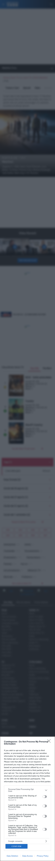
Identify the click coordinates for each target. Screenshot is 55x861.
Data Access (27, 856)
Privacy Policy (42, 856)
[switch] (45, 796)
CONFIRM (16, 846)
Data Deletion (12, 856)
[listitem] (27, 790)
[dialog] (27, 799)
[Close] (49, 741)
